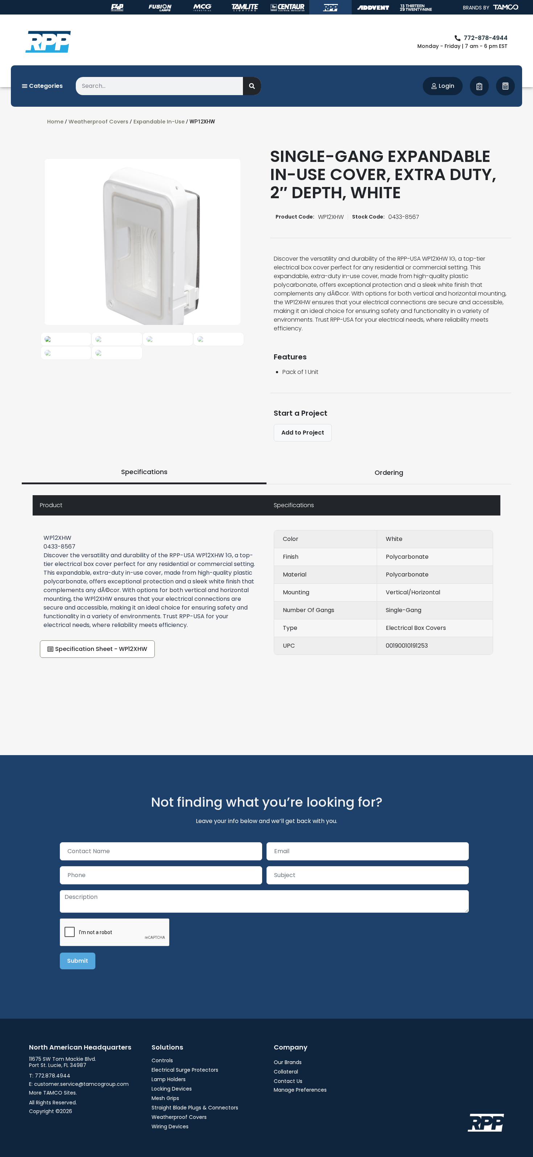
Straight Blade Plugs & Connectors (195, 1107)
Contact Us (288, 1081)
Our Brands (288, 1062)
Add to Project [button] (302, 432)
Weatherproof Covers (98, 121)
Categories (45, 86)
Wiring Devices (170, 1126)
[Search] (252, 86)
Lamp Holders (169, 1079)
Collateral (286, 1071)
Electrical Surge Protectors (185, 1070)
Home (55, 121)
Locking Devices (172, 1088)
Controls (162, 1060)
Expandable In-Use (159, 121)
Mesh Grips (165, 1098)
